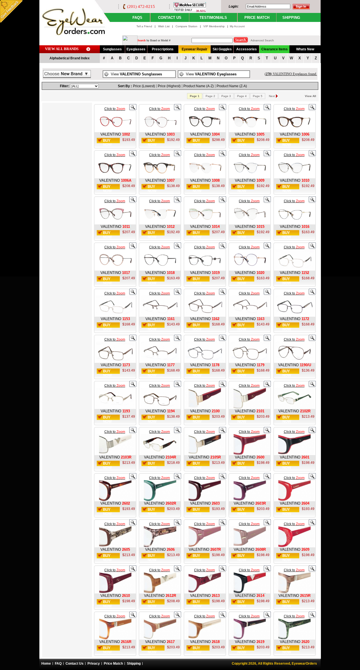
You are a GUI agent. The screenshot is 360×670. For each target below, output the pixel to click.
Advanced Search (262, 40)
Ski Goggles (222, 49)
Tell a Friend (144, 26)
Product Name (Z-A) (232, 86)
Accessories (246, 49)
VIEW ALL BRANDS (61, 49)
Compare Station (187, 26)
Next (272, 96)
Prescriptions (163, 49)
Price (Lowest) (144, 86)
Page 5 (257, 96)
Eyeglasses (136, 49)
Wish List (164, 26)
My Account (237, 26)
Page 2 (210, 96)
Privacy (93, 663)
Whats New (305, 49)
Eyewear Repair (194, 49)
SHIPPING (291, 17)
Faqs (137, 17)
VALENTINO (110, 134)
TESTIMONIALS (213, 17)
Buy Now (107, 142)
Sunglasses (112, 49)
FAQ (58, 663)
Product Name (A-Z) (198, 86)
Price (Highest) (169, 86)
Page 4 (242, 96)
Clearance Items (274, 49)
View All (310, 96)
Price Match (113, 663)
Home (46, 663)
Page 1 (194, 96)
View (136, 74)
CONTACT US (169, 17)
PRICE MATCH (256, 17)
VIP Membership (214, 26)
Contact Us (75, 663)
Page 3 (226, 96)
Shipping (134, 663)
